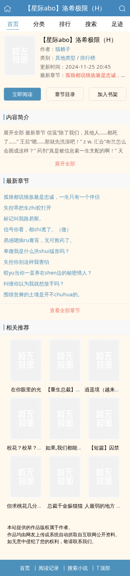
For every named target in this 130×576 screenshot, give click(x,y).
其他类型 (65, 57)
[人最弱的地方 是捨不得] (104, 496)
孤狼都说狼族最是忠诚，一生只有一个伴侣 (52, 196)
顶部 (105, 567)
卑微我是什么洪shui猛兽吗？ (37, 251)
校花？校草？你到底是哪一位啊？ (45, 447)
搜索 (91, 24)
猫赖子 (62, 49)
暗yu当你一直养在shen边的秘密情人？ (48, 272)
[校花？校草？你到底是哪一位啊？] (26, 438)
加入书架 (108, 94)
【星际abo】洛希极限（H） (65, 8)
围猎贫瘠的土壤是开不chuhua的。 (43, 294)
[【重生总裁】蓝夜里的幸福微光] (65, 380)
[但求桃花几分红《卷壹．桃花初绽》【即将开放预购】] (26, 496)
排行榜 (87, 57)
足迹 (117, 24)
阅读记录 (49, 567)
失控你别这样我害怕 (26, 261)
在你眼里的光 (26, 389)
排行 (65, 24)
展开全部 (65, 163)
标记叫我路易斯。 (24, 218)
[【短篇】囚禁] (104, 438)
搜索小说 (78, 567)
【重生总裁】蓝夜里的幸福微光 (81, 389)
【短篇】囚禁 (104, 447)
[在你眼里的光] (26, 380)
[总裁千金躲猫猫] (65, 496)
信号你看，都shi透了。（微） (38, 229)
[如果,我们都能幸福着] (65, 438)
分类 (39, 24)
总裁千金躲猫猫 (65, 505)
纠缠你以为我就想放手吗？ (34, 283)
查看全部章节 (65, 310)
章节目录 (65, 94)
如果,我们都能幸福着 (69, 447)
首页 (13, 24)
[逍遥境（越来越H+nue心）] (104, 380)
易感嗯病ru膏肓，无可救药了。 (39, 240)
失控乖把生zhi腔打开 (27, 207)
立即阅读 (22, 94)
